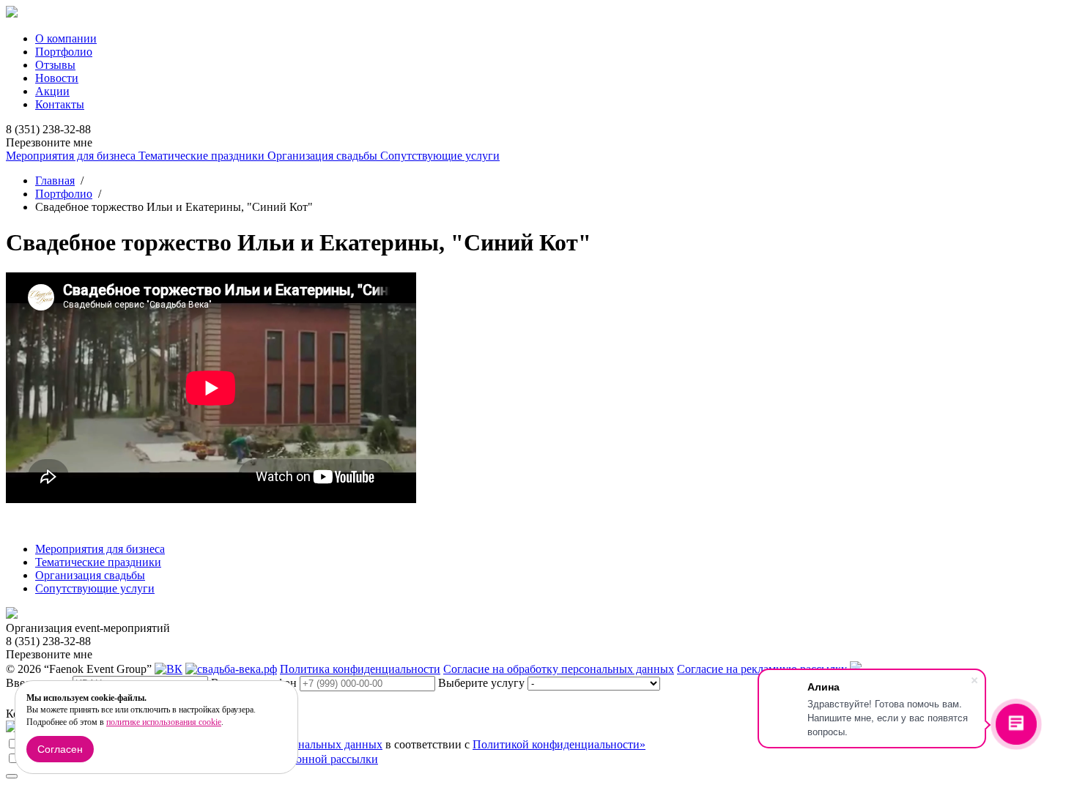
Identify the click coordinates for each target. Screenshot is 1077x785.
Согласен (60, 749)
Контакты (59, 104)
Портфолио (63, 51)
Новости (56, 78)
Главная (55, 180)
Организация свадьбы (323, 155)
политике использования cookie (163, 722)
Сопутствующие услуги (440, 155)
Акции (52, 91)
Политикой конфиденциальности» (559, 744)
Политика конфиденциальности (360, 669)
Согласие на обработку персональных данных (558, 669)
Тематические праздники (202, 155)
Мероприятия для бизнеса (72, 155)
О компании (66, 38)
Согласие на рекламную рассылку (762, 669)
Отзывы (55, 65)
